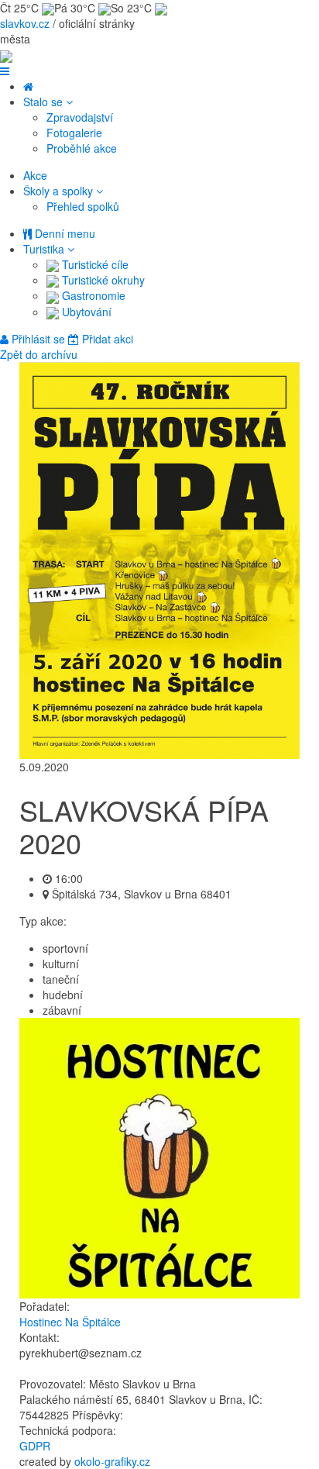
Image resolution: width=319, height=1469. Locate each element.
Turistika (45, 249)
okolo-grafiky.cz (112, 1461)
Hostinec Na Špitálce (70, 1321)
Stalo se (44, 101)
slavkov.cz (25, 23)
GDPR (34, 1445)
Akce (35, 175)
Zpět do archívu (38, 354)
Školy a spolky (59, 190)
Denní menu (63, 233)
